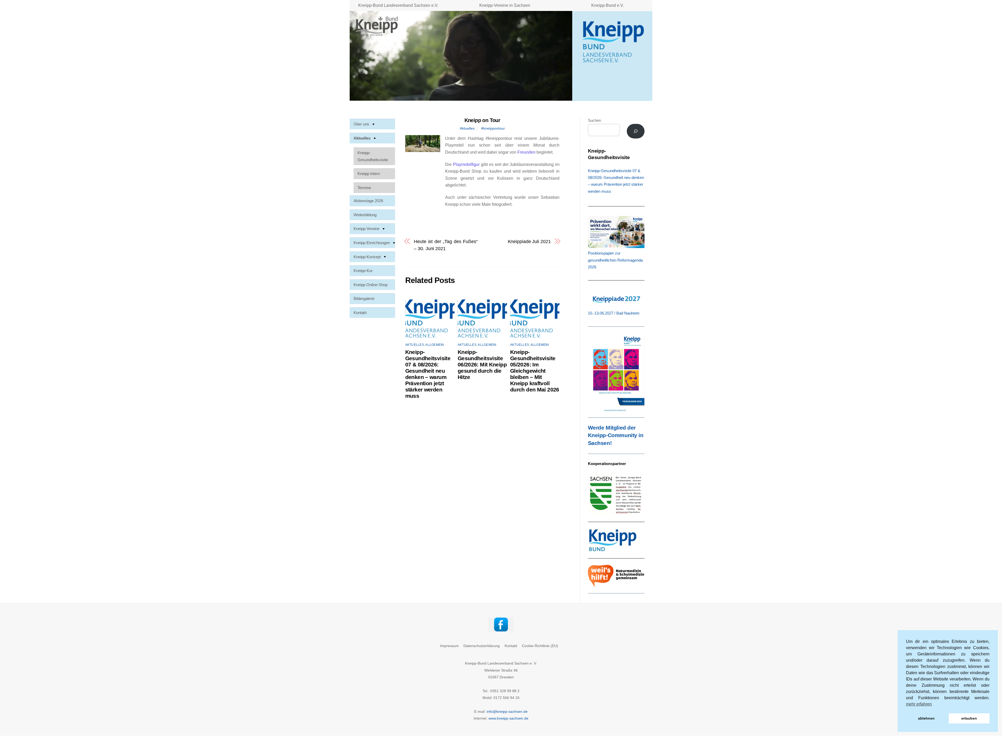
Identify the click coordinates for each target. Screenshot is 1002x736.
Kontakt (360, 312)
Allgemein (434, 345)
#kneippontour (493, 128)
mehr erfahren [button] (919, 704)
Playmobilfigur (466, 164)
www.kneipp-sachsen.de (508, 718)
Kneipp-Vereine (366, 228)
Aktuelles (467, 128)
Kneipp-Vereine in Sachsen (504, 5)
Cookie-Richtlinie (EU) (540, 646)
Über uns (361, 124)
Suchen (594, 120)
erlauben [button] (969, 718)
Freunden (526, 152)
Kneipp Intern (368, 173)
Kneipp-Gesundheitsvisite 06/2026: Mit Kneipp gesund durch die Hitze (482, 364)
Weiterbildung (365, 214)
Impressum (449, 646)
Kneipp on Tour (482, 120)
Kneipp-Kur (363, 270)
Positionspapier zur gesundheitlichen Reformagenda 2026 (615, 260)
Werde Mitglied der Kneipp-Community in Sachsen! (615, 436)
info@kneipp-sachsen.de (507, 711)
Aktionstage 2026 (368, 200)
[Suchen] (636, 131)
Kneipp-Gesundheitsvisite (372, 156)
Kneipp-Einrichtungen (372, 242)
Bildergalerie (364, 298)
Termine (364, 187)
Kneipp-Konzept (367, 256)
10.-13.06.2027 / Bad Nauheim (614, 313)
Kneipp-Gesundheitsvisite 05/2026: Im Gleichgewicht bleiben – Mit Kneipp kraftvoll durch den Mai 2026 (534, 371)
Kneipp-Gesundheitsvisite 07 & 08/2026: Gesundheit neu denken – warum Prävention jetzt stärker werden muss (427, 374)
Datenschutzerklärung (481, 646)
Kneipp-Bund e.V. (607, 5)
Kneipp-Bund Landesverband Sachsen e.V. (398, 5)
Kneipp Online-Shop (370, 284)
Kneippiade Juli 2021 (529, 241)
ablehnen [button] (926, 718)
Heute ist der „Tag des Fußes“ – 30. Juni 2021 (446, 245)
